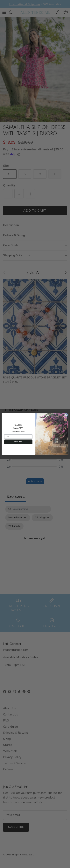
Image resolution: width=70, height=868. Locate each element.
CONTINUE (18, 442)
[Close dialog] (66, 414)
